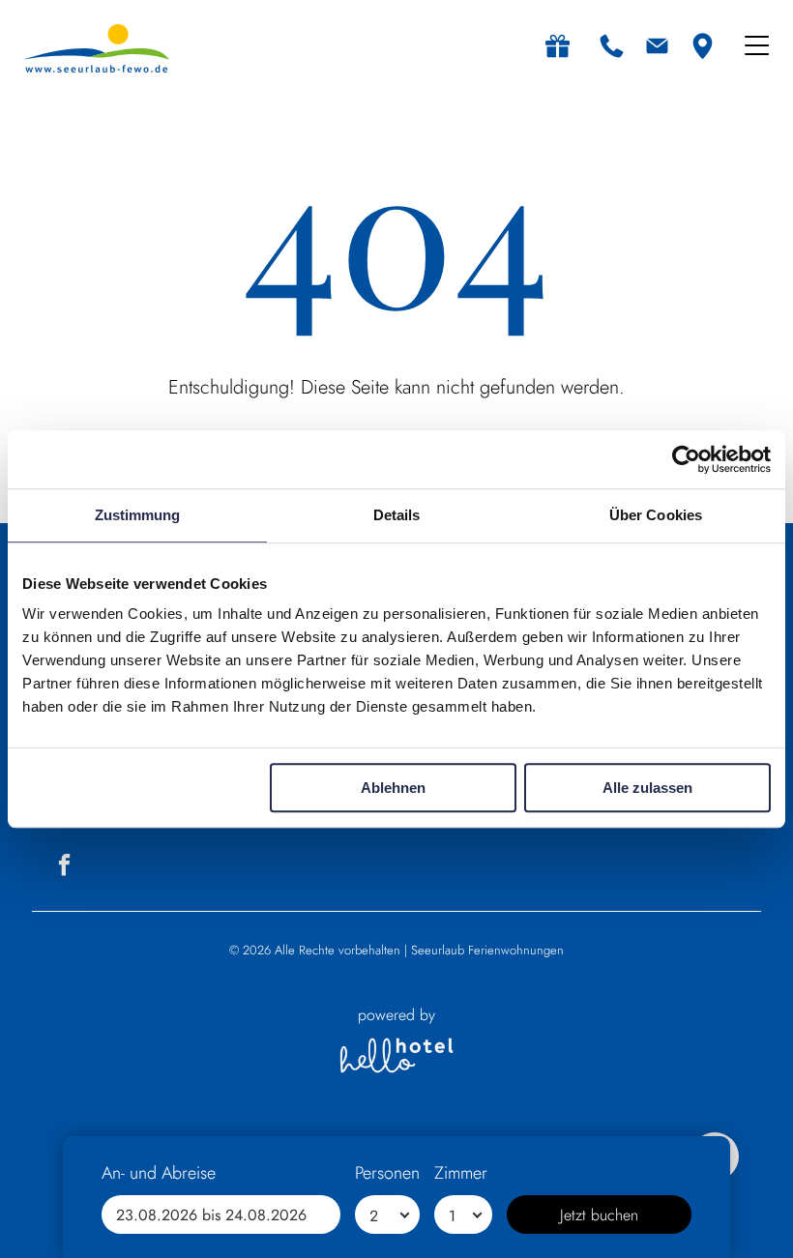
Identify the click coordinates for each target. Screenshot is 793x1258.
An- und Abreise (159, 1172)
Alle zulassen (647, 787)
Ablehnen (393, 787)
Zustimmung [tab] (138, 515)
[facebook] (64, 867)
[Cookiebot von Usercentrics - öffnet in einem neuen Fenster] (686, 459)
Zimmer (460, 1172)
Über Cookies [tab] (655, 515)
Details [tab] (397, 515)
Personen (387, 1172)
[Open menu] (757, 45)
